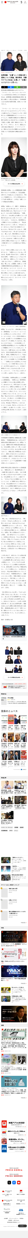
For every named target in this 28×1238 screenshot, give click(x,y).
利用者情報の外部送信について (13, 1222)
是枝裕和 (21, 827)
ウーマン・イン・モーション (7, 827)
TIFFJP (10, 830)
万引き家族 (22, 192)
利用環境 (10, 1220)
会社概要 (6, 1218)
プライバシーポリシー (13, 1218)
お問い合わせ (16, 1220)
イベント (16, 830)
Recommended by (17, 769)
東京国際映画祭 (4, 830)
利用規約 (21, 1218)
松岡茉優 (16, 827)
